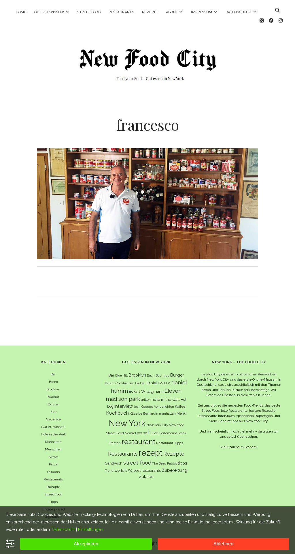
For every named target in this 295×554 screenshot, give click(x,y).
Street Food (89, 12)
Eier (53, 412)
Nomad (130, 433)
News (53, 457)
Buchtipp (162, 375)
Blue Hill (121, 375)
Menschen (53, 449)
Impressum (201, 12)
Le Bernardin (148, 413)
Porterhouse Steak (172, 433)
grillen (146, 400)
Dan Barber (136, 383)
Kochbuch (117, 413)
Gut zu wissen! (49, 12)
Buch (151, 375)
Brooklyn (53, 389)
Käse (133, 413)
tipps (182, 463)
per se (142, 433)
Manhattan (53, 442)
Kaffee (180, 406)
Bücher (53, 397)
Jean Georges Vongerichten (154, 406)
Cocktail (122, 383)
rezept (150, 452)
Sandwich (113, 463)
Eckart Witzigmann (146, 391)
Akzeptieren (86, 543)
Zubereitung (174, 470)
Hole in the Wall (53, 434)
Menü (181, 413)
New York (127, 423)
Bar (53, 374)
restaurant (138, 441)
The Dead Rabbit (164, 463)
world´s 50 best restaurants (137, 470)
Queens (53, 472)
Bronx (53, 382)
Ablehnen (223, 543)
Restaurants (121, 12)
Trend (109, 470)
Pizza (53, 464)
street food (137, 463)
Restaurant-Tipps (169, 443)
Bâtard (110, 383)
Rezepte (150, 12)
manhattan (167, 413)
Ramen (115, 443)
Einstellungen (90, 529)
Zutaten (146, 476)
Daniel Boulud (158, 383)
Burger (53, 404)
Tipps (53, 502)
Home (21, 12)
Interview (123, 406)
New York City (157, 425)
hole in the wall (166, 399)
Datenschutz (239, 12)
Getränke (53, 419)
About (172, 12)
